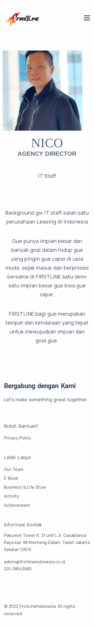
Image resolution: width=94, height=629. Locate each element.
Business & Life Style (25, 487)
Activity (11, 496)
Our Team (14, 469)
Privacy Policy (17, 438)
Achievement (17, 505)
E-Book (11, 478)
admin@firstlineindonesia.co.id (34, 562)
